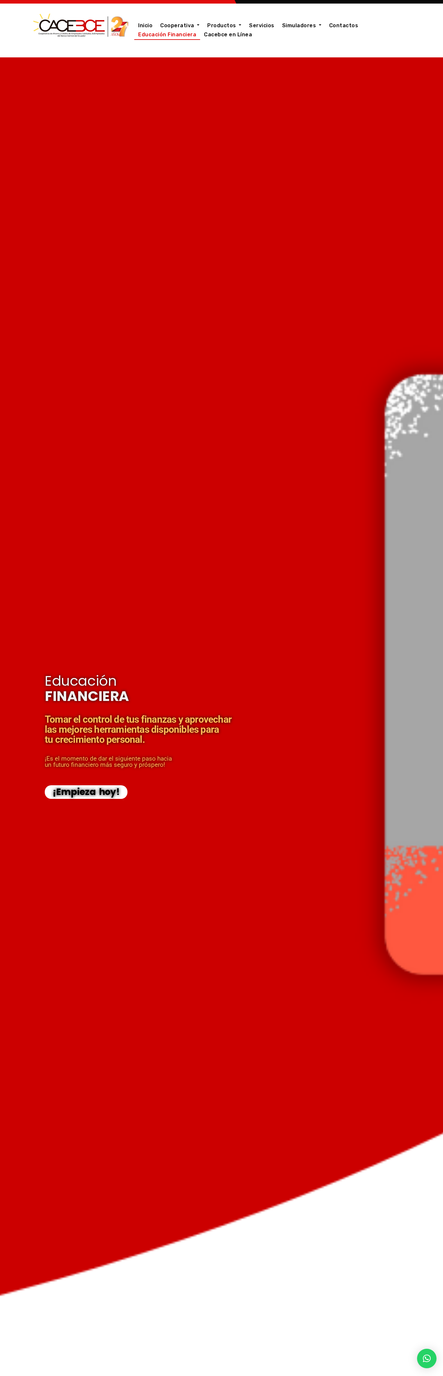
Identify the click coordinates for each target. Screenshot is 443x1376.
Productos (222, 25)
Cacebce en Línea (228, 34)
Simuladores (299, 25)
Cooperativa (178, 25)
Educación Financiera (167, 34)
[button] (427, 1358)
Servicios (261, 25)
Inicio (145, 25)
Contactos (343, 25)
